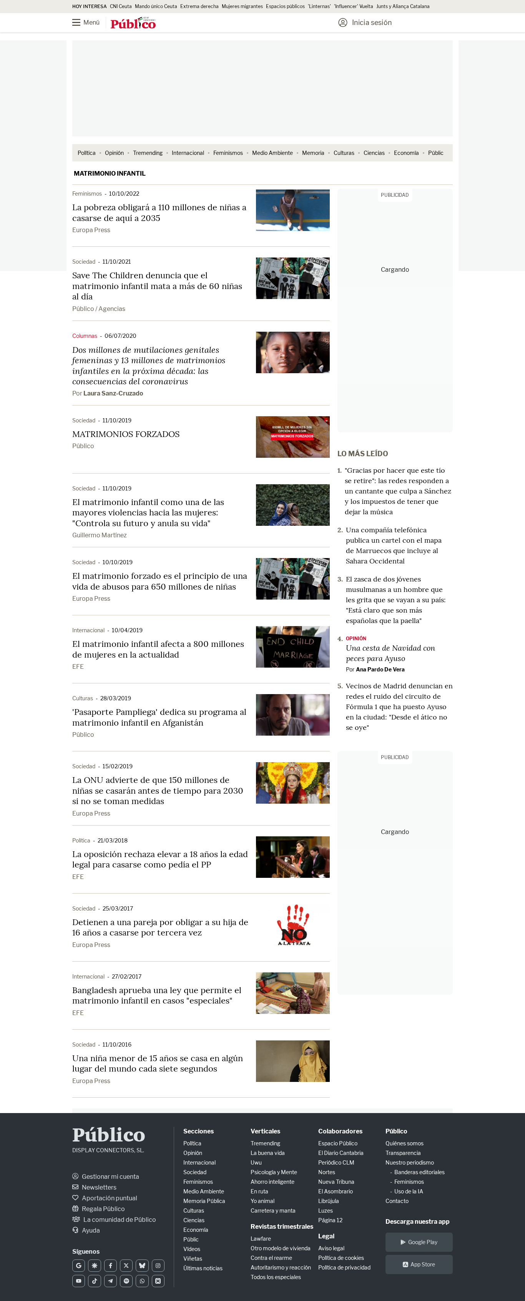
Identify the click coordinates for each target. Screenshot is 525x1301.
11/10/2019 (117, 420)
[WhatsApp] (142, 1281)
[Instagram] (158, 1265)
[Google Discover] (94, 1265)
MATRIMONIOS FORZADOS (125, 434)
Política (87, 153)
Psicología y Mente (274, 1172)
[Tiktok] (94, 1281)
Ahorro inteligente (272, 1181)
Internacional (188, 153)
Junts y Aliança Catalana (403, 6)
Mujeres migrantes (242, 6)
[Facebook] (110, 1265)
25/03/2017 (118, 908)
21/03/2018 (113, 840)
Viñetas (192, 1258)
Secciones (198, 1131)
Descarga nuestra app (417, 1221)
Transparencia (403, 1153)
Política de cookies (341, 1257)
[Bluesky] (142, 1265)
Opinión (114, 153)
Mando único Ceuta (156, 6)
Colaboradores (340, 1131)
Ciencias (374, 153)
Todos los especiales (276, 1277)
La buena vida (268, 1153)
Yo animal (262, 1201)
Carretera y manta (273, 1210)
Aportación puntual (109, 1198)
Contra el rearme (271, 1257)
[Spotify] (126, 1281)
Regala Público (103, 1209)
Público (83, 446)
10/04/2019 (127, 630)
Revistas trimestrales (282, 1226)
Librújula (328, 1201)
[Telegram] (110, 1281)
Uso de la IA (408, 1191)
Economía (406, 153)
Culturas (344, 153)
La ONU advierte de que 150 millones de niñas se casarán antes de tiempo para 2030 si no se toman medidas (157, 790)
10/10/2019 (118, 562)
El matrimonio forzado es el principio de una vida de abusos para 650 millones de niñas (159, 581)
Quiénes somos (404, 1143)
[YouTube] (78, 1281)
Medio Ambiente (272, 153)
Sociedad (83, 261)
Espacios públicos (285, 6)
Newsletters (98, 1187)
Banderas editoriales (419, 1172)
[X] (126, 1265)
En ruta (259, 1191)
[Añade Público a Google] (78, 1265)
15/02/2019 (118, 766)
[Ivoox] (158, 1281)
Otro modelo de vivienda (281, 1248)
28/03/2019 (115, 698)
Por (107, 393)
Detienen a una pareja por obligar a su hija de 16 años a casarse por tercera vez (160, 927)
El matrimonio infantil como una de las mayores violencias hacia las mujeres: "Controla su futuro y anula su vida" (148, 512)
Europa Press (91, 230)
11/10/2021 (117, 261)
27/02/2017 (126, 976)
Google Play (422, 1242)
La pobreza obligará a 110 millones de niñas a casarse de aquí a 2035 (159, 212)
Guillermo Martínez (99, 535)
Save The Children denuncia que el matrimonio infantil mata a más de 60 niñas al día (157, 286)
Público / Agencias (98, 308)
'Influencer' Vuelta (353, 6)
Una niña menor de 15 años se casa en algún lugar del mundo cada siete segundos (157, 1063)
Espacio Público (337, 1143)
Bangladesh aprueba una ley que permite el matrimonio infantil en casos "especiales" (156, 995)
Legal (326, 1236)
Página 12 (330, 1220)
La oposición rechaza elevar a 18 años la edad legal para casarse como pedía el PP (160, 859)
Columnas (84, 335)
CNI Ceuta (121, 6)
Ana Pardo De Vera (380, 669)
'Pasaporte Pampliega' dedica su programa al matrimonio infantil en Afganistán (159, 717)
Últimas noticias (203, 1268)
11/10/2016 (117, 1044)
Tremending (148, 153)
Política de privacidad (344, 1267)
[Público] (133, 23)
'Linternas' (319, 6)
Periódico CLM (336, 1162)
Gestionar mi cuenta (110, 1176)
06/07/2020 (120, 335)
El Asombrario (335, 1191)
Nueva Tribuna (336, 1181)
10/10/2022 (124, 193)
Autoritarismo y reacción (281, 1267)
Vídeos (191, 1249)
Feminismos (228, 153)
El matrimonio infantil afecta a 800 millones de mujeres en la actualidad (158, 649)
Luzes (325, 1210)
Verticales (265, 1131)
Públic (436, 153)
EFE (78, 666)
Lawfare (261, 1238)
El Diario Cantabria (341, 1153)
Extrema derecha (199, 6)
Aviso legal (331, 1248)
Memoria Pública (204, 1201)
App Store (422, 1264)
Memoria (313, 153)
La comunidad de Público (119, 1219)
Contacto (397, 1201)
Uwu (256, 1162)
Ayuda (90, 1230)
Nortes (326, 1172)
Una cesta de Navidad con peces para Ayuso (390, 653)
